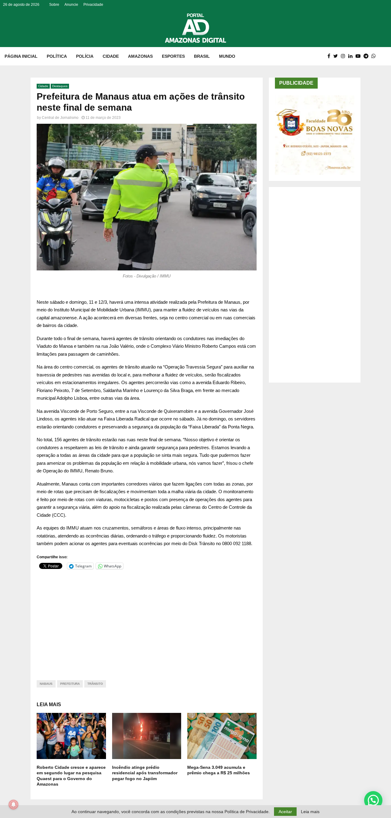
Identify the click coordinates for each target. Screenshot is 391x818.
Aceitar (285, 811)
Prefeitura (70, 683)
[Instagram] (344, 56)
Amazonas (140, 56)
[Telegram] (367, 56)
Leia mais (310, 811)
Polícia (84, 56)
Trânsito (95, 683)
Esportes (173, 56)
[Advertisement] (147, 621)
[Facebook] (330, 56)
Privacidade (93, 4)
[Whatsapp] (375, 56)
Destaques (60, 86)
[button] (373, 800)
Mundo (227, 56)
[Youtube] (360, 56)
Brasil (202, 56)
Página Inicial (21, 56)
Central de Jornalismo (60, 118)
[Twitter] (337, 56)
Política (57, 56)
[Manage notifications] (13, 804)
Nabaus (46, 683)
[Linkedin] (352, 56)
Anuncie (71, 4)
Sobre (54, 4)
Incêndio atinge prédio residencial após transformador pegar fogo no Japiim (144, 773)
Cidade (111, 56)
